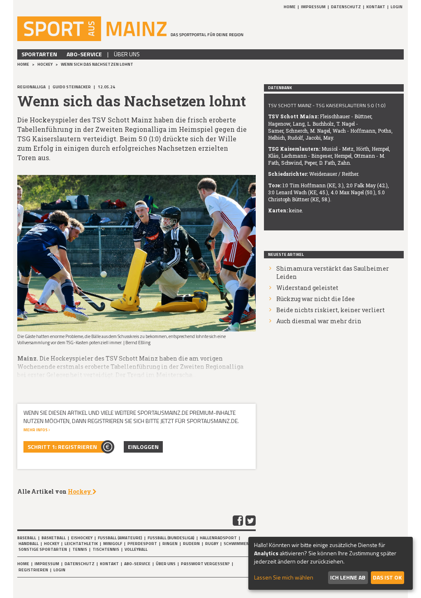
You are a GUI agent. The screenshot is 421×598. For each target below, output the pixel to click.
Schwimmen (236, 543)
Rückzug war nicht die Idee (315, 299)
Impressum (313, 7)
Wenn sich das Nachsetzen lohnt (97, 64)
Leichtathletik (81, 543)
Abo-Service (84, 54)
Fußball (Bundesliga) (171, 538)
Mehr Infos (36, 430)
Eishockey (82, 538)
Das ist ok (387, 577)
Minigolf (112, 543)
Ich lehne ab (347, 577)
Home (290, 7)
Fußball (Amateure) (120, 538)
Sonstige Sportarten (43, 549)
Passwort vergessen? (205, 564)
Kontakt (375, 7)
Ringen (170, 543)
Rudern (191, 543)
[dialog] (330, 563)
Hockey (45, 64)
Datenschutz (346, 7)
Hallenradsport (218, 538)
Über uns (127, 54)
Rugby (211, 543)
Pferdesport (142, 543)
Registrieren (33, 570)
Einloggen (143, 446)
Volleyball (136, 549)
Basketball (54, 538)
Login (396, 7)
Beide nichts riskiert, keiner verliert (330, 310)
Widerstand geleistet (307, 288)
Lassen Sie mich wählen (283, 577)
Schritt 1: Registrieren (62, 446)
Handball (29, 543)
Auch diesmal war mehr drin (318, 321)
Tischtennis (106, 549)
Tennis (79, 549)
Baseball (26, 538)
